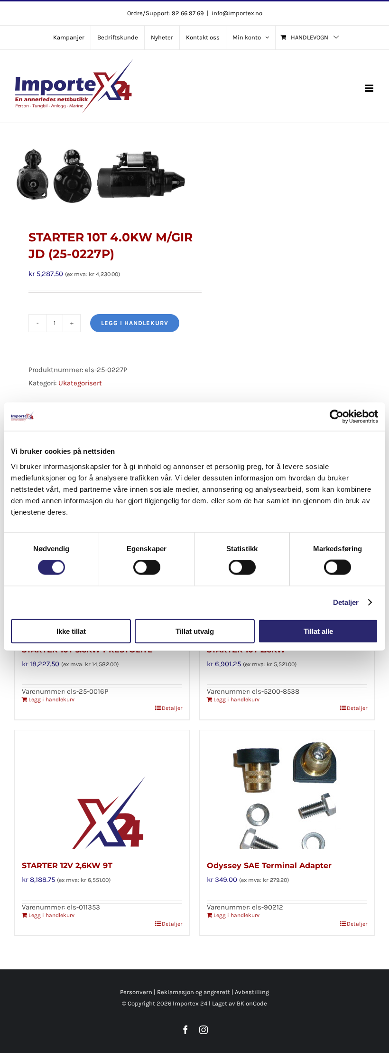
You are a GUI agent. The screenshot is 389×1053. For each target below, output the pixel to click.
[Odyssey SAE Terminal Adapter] (287, 789)
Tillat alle (318, 631)
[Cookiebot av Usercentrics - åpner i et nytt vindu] (336, 417)
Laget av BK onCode (239, 1003)
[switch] (146, 567)
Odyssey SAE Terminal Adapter (269, 865)
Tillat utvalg (195, 631)
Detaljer (346, 602)
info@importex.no (237, 13)
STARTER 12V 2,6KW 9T (67, 865)
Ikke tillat (71, 631)
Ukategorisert (80, 383)
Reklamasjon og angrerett (193, 992)
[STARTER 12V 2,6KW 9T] (102, 789)
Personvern (136, 992)
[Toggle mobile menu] (370, 88)
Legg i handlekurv (134, 322)
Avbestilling (252, 992)
